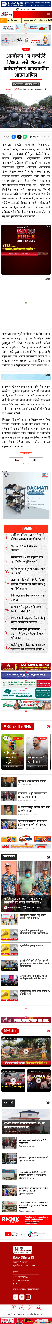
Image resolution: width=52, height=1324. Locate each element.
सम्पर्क (19, 1314)
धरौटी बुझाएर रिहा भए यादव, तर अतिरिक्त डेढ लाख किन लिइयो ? (28, 647)
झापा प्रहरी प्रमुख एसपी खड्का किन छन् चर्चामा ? (26, 609)
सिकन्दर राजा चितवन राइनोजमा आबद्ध (28, 597)
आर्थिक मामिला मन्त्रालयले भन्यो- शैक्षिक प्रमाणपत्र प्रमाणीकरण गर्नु (28, 537)
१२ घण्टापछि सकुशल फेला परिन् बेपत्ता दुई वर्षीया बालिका (28, 620)
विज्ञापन (26, 1314)
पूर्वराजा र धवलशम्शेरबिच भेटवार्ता (24, 548)
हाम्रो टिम (11, 1314)
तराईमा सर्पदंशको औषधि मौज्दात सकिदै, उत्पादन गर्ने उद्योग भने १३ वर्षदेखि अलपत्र (28, 584)
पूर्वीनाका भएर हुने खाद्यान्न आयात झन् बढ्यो (28, 570)
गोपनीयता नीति (36, 1314)
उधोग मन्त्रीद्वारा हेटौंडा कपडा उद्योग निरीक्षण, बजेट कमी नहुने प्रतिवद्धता (27, 633)
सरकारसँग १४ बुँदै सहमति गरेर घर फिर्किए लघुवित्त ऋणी (25, 20)
